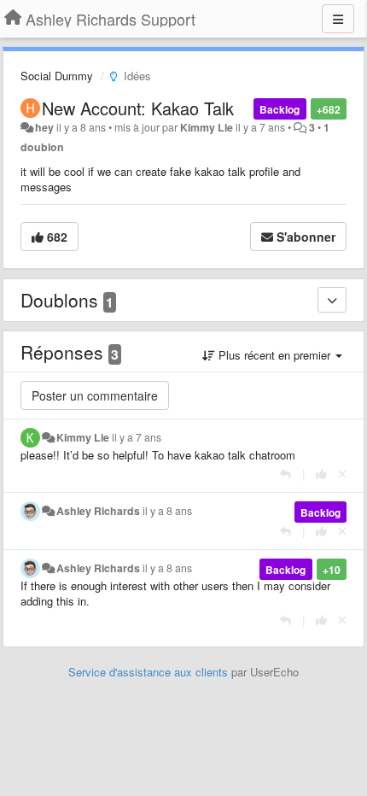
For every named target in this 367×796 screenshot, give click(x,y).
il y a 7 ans (136, 437)
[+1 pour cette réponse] (321, 473)
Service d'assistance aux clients (148, 672)
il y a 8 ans (167, 510)
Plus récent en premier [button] (274, 355)
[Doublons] (332, 300)
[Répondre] (285, 473)
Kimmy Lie (206, 127)
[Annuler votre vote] (342, 473)
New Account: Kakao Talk (138, 108)
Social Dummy (56, 75)
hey (44, 127)
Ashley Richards (98, 510)
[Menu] (338, 18)
